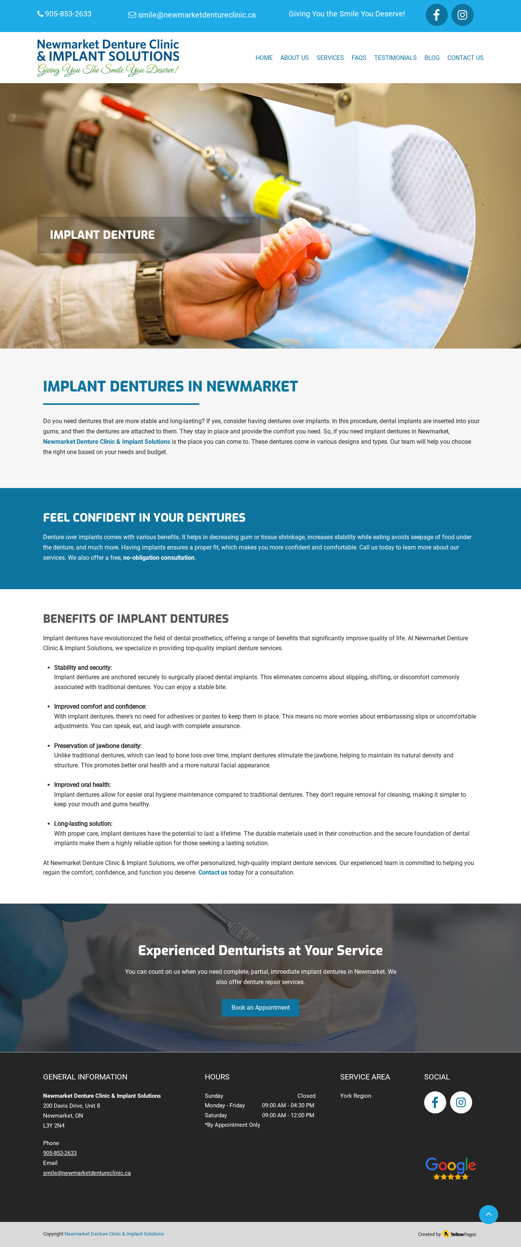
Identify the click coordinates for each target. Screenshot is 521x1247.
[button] (330, 57)
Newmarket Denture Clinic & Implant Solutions (106, 441)
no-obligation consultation (158, 557)
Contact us (212, 872)
